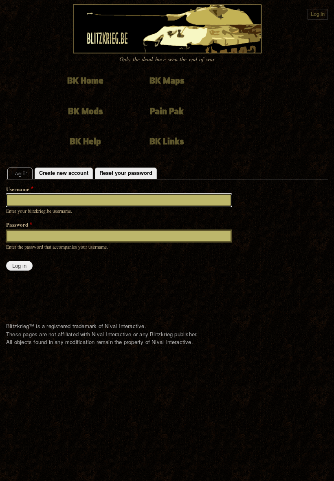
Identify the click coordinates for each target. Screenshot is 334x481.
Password (17, 224)
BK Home (85, 80)
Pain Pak (167, 111)
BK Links (166, 141)
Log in (318, 14)
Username (17, 189)
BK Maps (167, 80)
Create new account (63, 173)
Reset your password (125, 173)
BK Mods (85, 111)
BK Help (85, 141)
